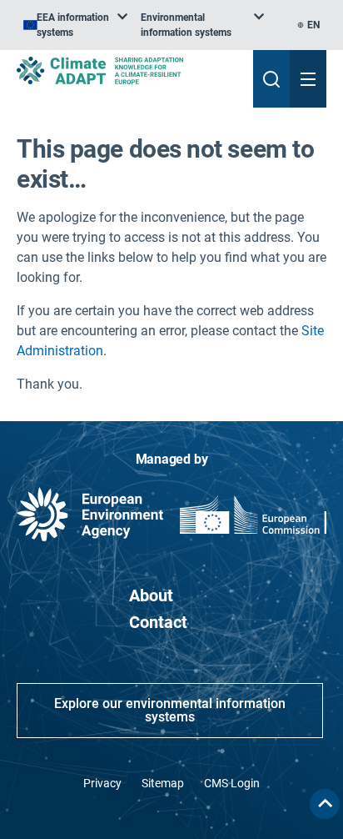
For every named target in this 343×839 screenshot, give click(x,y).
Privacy (102, 783)
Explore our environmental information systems (170, 710)
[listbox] (75, 25)
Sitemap (163, 783)
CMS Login (232, 783)
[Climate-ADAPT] (128, 70)
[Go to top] (325, 804)
